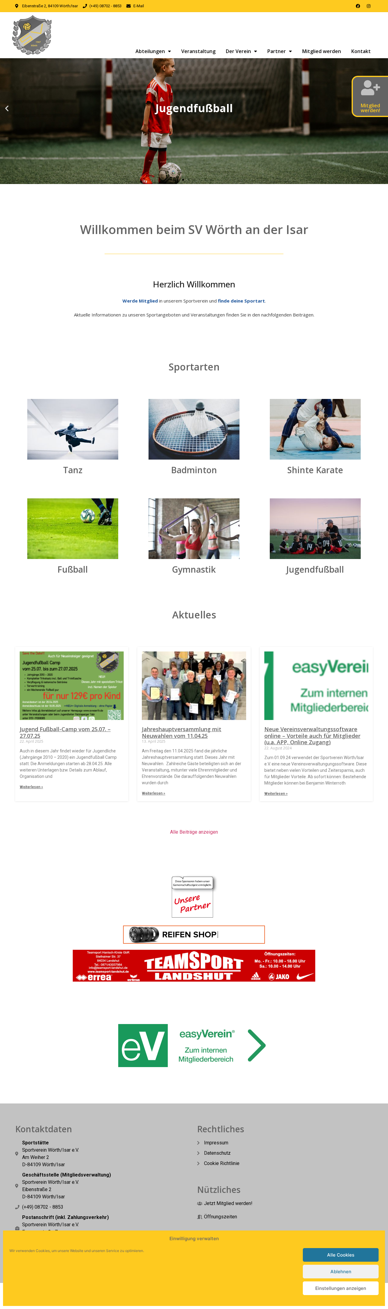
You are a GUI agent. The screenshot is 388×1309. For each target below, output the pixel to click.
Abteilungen (150, 51)
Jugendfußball (315, 569)
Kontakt (361, 51)
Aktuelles (194, 614)
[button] (7, 108)
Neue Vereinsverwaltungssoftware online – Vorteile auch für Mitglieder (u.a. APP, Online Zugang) (312, 735)
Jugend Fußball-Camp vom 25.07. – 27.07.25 (65, 732)
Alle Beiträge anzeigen (194, 832)
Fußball (72, 569)
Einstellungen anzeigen (340, 1288)
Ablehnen (340, 1271)
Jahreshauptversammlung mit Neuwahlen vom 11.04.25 (181, 732)
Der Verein (238, 51)
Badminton (194, 470)
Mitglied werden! (370, 108)
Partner (276, 51)
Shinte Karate (315, 470)
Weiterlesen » (31, 787)
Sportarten (194, 366)
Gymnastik (194, 569)
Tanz (72, 470)
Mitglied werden (321, 51)
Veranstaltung (198, 51)
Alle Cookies (340, 1255)
